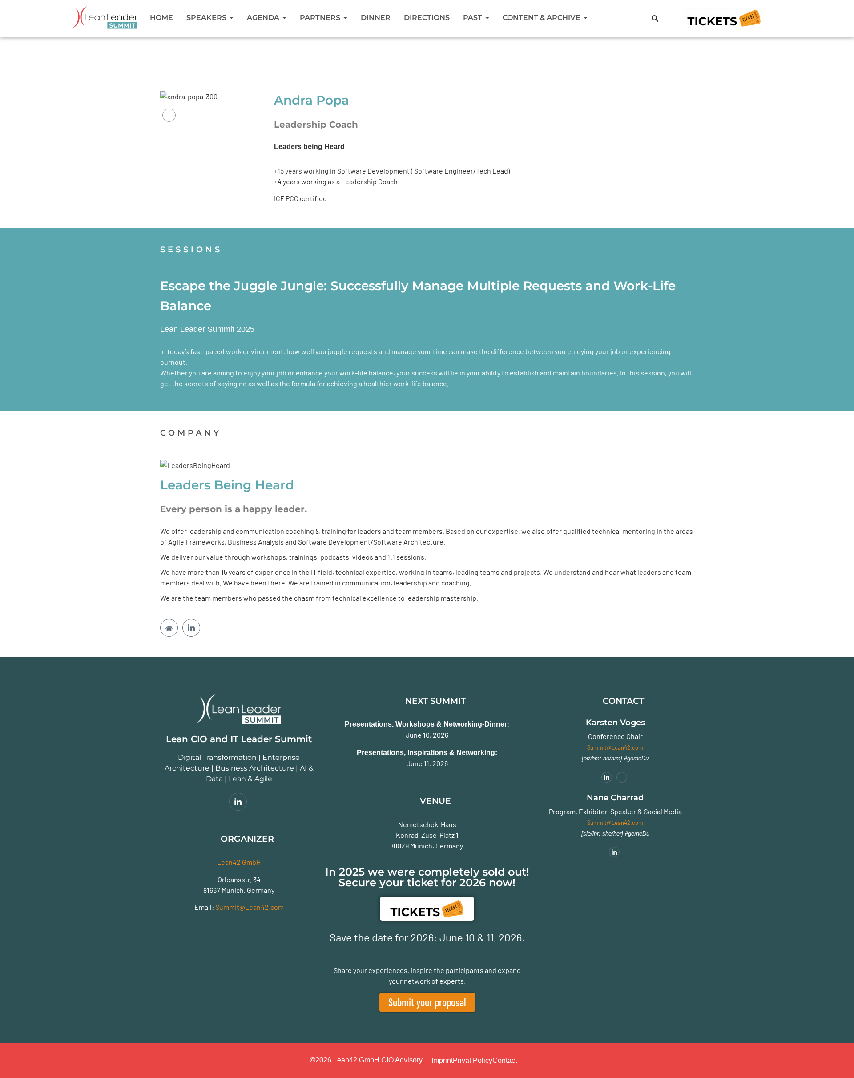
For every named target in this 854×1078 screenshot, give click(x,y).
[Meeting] (621, 777)
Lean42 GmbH (239, 862)
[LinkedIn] (169, 115)
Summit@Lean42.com (249, 907)
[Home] (169, 628)
